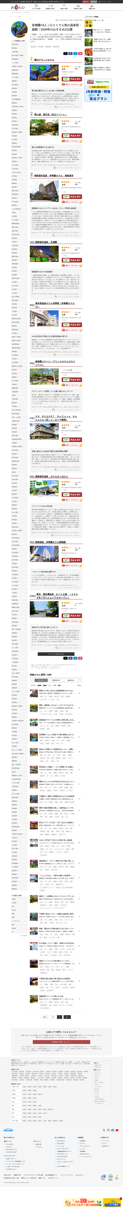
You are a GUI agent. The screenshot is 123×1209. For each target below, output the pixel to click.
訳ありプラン (62, 834)
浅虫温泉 (14, 88)
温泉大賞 (38, 1144)
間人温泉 (14, 666)
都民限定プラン (60, 884)
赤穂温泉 (14, 688)
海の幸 (46, 955)
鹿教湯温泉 (15, 388)
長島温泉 (14, 640)
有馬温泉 (14, 684)
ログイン (109, 1)
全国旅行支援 (43, 972)
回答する (86, 1)
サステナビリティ (85, 1146)
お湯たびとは (97, 1065)
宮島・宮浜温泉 (16, 764)
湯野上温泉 (15, 227)
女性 (45, 813)
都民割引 (42, 890)
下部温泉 (14, 359)
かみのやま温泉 (16, 172)
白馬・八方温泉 (16, 417)
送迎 (50, 714)
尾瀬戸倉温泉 (15, 278)
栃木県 (24, 1090)
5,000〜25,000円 (44, 1008)
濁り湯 (55, 714)
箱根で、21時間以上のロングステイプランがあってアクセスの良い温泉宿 (62, 165)
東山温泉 (14, 198)
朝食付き (42, 790)
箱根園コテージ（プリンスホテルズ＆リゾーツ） (55, 363)
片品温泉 (14, 282)
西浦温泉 (14, 618)
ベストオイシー (98, 1086)
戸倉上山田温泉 (16, 410)
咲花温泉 (14, 464)
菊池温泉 (14, 830)
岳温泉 (14, 212)
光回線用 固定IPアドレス (64, 1151)
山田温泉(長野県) (17, 439)
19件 (76, 314)
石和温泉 (14, 351)
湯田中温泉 (15, 435)
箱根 (62, 696)
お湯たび (96, 1080)
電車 (61, 802)
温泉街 (51, 816)
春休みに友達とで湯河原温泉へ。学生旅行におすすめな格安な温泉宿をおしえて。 (65, 352)
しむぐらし (39, 1147)
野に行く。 (97, 1090)
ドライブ (67, 919)
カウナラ (96, 1092)
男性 (52, 725)
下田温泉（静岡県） (17, 530)
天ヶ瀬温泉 (15, 867)
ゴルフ (52, 987)
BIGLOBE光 (9, 1144)
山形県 (50, 1086)
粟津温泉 (14, 494)
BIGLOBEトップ (52, 1178)
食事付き (62, 790)
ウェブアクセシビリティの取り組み (33, 1175)
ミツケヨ (96, 1095)
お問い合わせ (7, 1175)
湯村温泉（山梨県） (17, 366)
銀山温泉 (14, 154)
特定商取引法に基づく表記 (11, 1178)
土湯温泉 (14, 216)
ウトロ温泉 (15, 62)
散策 (61, 813)
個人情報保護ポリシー (52, 1175)
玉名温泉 (14, 837)
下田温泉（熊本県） (17, 834)
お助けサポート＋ (11, 1159)
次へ (67, 1017)
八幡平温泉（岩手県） (18, 106)
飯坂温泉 (14, 205)
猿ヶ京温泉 (15, 285)
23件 (76, 68)
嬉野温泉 (14, 804)
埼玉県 (34, 46)
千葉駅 (56, 802)
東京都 (49, 46)
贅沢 (61, 919)
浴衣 (46, 816)
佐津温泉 (14, 698)
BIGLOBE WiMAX (11, 1152)
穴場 (41, 852)
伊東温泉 (14, 523)
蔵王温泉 (14, 150)
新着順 (39, 685)
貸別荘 (42, 761)
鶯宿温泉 (14, 103)
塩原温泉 (14, 238)
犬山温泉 (14, 614)
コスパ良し (52, 699)
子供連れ (47, 740)
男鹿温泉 (14, 143)
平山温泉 (14, 852)
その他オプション (11, 1169)
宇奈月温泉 (15, 479)
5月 (47, 849)
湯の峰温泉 (15, 724)
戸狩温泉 (14, 406)
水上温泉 (14, 293)
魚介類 (66, 952)
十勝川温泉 (15, 51)
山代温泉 (14, 501)
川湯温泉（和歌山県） (18, 720)
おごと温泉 (15, 647)
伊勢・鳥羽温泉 (16, 629)
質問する (93, 1)
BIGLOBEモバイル (11, 1149)
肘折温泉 (14, 187)
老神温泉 (14, 274)
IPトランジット (61, 1159)
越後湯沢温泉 (15, 461)
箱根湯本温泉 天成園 (46, 242)
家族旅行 (49, 790)
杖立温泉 (14, 841)
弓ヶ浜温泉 (15, 585)
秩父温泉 (14, 304)
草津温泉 (14, 260)
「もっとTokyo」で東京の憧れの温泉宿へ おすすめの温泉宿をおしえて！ (63, 645)
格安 (13, 924)
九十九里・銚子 (70, 949)
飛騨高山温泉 (15, 607)
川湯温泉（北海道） (17, 66)
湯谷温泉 (14, 625)
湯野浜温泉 (15, 194)
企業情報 (80, 1137)
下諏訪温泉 (15, 399)
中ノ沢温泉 (15, 220)
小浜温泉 (14, 819)
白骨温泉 (14, 373)
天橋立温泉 (15, 651)
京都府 (29, 1109)
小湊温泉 (14, 311)
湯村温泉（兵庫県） (17, 706)
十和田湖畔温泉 (16, 99)
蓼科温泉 (14, 402)
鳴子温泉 (14, 114)
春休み (64, 758)
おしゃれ (61, 1005)
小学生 (62, 740)
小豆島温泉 (15, 786)
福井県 (34, 1101)
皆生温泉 (14, 735)
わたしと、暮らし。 (99, 1082)
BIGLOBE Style (84, 1154)
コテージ (70, 758)
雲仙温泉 (14, 815)
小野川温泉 (15, 168)
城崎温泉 (14, 680)
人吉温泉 (14, 845)
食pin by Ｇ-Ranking (99, 1101)
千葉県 (41, 46)
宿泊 (47, 987)
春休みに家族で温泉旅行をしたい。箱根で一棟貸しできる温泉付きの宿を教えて (65, 407)
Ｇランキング (97, 1074)
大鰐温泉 (14, 92)
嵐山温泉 (14, 655)
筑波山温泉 (15, 300)
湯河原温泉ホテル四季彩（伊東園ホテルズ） (55, 305)
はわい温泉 (15, 742)
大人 (45, 711)
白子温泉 (14, 315)
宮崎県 (50, 1120)
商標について (42, 1178)
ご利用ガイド (97, 1067)
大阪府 (34, 1109)
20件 (76, 184)
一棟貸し (52, 761)
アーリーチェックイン (45, 908)
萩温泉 (14, 772)
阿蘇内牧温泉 (15, 826)
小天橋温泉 (15, 662)
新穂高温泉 (15, 600)
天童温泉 (14, 179)
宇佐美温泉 (15, 556)
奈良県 (44, 1109)
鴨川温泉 (14, 307)
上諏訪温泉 (15, 391)
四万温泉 (14, 271)
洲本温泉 (14, 702)
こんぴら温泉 (15, 782)
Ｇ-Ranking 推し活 (99, 1099)
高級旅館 (47, 834)
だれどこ (96, 1076)
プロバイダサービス (63, 1149)
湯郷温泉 (14, 761)
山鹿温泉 (14, 856)
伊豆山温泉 (15, 541)
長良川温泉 (15, 611)
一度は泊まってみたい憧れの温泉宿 (64, 887)
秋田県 (44, 1086)
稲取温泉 (14, 549)
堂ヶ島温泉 (15, 581)
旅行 (13, 906)
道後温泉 (14, 790)
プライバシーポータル (66, 1175)
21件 (76, 123)
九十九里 (62, 949)
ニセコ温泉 (15, 77)
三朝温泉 (14, 731)
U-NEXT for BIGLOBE (13, 1166)
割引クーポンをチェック (73, 84)
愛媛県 (34, 1117)
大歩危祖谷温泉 (16, 779)
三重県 (39, 1105)
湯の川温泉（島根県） (18, 753)
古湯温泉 (14, 812)
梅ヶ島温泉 (15, 560)
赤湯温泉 (14, 161)
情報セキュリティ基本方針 (28, 1178)
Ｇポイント (97, 1072)
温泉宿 (14, 899)
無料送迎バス (43, 905)
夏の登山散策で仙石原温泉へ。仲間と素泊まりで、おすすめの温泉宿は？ (63, 467)
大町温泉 (14, 384)
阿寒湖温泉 (15, 59)
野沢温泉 (14, 370)
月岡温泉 (14, 443)
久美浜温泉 (15, 658)
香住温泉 (14, 695)
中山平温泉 (15, 128)
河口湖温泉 (15, 355)
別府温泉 (14, 859)
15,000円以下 (50, 990)
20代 (62, 816)
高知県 (39, 1117)
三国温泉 (14, 516)
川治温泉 (14, 242)
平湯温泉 (14, 596)
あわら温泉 (15, 512)
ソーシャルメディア (85, 1156)
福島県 (55, 1086)
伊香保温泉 (15, 263)
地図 (65, 74)
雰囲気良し (54, 834)
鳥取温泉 (14, 739)
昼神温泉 (14, 424)
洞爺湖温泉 (15, 73)
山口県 (44, 1113)
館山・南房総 (63, 984)
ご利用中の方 (104, 1137)
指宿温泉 (14, 885)
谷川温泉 (14, 289)
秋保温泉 (14, 117)
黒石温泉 (14, 95)
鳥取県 (24, 1113)
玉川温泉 (14, 139)
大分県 (44, 1120)
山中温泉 (14, 490)
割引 (53, 884)
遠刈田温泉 (15, 125)
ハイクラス (70, 969)
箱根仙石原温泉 (16, 348)
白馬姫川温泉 (15, 421)
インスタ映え (69, 1005)
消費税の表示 (17, 1175)
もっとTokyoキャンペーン (46, 887)
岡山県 (34, 1113)
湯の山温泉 (15, 644)
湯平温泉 (14, 881)
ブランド (82, 1143)
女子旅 (14, 910)
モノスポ (96, 1088)
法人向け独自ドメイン (63, 1166)
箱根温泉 (14, 326)
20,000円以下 (54, 869)
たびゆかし (97, 1097)
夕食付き (56, 790)
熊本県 (39, 1120)
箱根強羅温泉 (15, 344)
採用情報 (82, 1151)
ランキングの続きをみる (56, 654)
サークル (42, 725)
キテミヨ (96, 1084)
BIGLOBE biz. (61, 1141)
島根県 (29, 1113)
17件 (70, 370)
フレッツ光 (60, 1146)
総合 (59, 685)
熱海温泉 (14, 519)
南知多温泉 (15, 622)
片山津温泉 (15, 497)
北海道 (24, 1086)
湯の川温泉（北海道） (18, 55)
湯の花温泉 (15, 677)
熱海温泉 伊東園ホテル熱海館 (50, 542)
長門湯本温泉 (15, 768)
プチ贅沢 (47, 884)
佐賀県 (29, 1120)
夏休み (45, 937)
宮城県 (39, 1086)
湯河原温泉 (15, 329)
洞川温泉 (14, 709)
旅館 (53, 743)
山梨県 (24, 1098)
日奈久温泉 (15, 848)
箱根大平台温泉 (16, 340)
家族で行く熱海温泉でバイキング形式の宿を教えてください (60, 585)
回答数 (45, 685)
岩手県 (34, 1086)
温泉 (13, 913)
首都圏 (50, 696)
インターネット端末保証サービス (15, 1161)
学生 (50, 828)
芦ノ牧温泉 (15, 201)
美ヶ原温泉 (15, 380)
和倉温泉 (14, 486)
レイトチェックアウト (58, 908)
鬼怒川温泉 (15, 231)
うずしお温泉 (15, 691)
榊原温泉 (14, 636)
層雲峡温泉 (15, 70)
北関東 (50, 711)
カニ (51, 775)
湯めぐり (67, 813)
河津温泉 (14, 563)
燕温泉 (14, 472)
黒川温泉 (14, 823)
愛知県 (34, 1105)
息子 (49, 755)
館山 (57, 984)
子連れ (53, 740)
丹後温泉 (14, 669)
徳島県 (24, 1117)
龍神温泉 (14, 728)
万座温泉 (14, 267)
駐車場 (14, 928)
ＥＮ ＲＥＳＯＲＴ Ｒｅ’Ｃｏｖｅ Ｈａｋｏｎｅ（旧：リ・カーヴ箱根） (56, 418)
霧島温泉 (14, 889)
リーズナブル (15, 921)
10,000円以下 (68, 714)
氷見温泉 (14, 483)
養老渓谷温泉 (15, 322)
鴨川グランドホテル (44, 60)
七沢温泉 (14, 333)
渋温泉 (14, 395)
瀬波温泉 (14, 468)
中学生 (64, 755)
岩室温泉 (14, 454)
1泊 (58, 699)
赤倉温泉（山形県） (17, 157)
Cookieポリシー (80, 1175)
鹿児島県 (55, 1120)
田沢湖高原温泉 (16, 146)
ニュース (82, 1149)
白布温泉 (14, 176)
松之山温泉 (15, 475)
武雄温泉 (14, 808)
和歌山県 (50, 1109)
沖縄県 (61, 1120)
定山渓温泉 (15, 44)
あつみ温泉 (15, 165)
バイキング (52, 937)
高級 (13, 917)
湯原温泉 (14, 757)
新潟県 (34, 1098)
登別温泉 (14, 48)
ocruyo (96, 1078)
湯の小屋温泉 (15, 296)
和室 (58, 937)
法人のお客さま (60, 1137)
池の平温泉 (15, 450)
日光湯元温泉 (15, 234)
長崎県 (34, 1120)
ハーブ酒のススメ (99, 1103)
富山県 (24, 1101)
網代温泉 (14, 534)
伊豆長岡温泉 (15, 545)
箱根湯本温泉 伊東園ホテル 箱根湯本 (53, 175)
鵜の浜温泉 (15, 457)
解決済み (71, 680)
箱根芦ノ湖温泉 (16, 337)
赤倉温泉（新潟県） (17, 446)
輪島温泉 (14, 508)
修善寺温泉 (15, 527)
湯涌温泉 (14, 505)
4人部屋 (14, 902)
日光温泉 (14, 252)
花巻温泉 (14, 110)
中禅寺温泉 (15, 245)
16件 (76, 484)
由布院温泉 (15, 863)
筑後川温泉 (15, 797)
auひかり (9, 1147)
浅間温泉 (14, 377)
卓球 (48, 728)
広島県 (39, 1113)
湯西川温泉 (15, 256)
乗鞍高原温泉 (15, 413)
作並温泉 (14, 121)
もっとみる (23, 935)
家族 (41, 696)
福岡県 (24, 1120)
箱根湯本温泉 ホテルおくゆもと (51, 476)
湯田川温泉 (15, 190)
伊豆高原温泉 (15, 538)
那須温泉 (14, 249)
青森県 (29, 1086)
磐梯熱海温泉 (15, 223)
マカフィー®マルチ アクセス (65, 1163)
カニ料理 (63, 775)
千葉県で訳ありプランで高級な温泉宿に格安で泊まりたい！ (59, 104)
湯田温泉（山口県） (17, 775)
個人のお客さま (9, 1137)
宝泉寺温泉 (15, 878)
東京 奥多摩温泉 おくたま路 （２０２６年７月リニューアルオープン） (57, 596)
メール (104, 1143)
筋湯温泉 (14, 870)
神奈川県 (56, 46)
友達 (41, 772)
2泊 (58, 761)
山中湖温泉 (15, 362)
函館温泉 (14, 81)
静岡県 (24, 1105)
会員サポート (106, 1146)
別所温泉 (14, 428)
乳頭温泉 (14, 136)
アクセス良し (63, 905)
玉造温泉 (14, 746)
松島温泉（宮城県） (17, 132)
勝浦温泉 (14, 717)
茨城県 (34, 1090)
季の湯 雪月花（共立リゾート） (50, 114)
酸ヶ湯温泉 (15, 84)
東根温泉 (14, 183)
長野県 (29, 1098)
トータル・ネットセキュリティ (15, 1164)
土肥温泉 (14, 578)
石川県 (29, 1101)
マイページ (103, 1)
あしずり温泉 (15, 793)
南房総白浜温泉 (16, 318)
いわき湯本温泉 (16, 209)
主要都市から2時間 (69, 802)
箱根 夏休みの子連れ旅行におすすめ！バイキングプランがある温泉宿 (62, 232)
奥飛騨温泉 (15, 603)
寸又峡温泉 (15, 574)
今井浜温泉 (15, 552)
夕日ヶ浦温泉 (15, 673)
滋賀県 (24, 1109)
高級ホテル (68, 831)
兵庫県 (39, 1109)
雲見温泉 (14, 571)
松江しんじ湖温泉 (17, 750)
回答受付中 (56, 680)
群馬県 (29, 1090)
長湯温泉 (14, 874)
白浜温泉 (14, 713)
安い (46, 852)
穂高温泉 (14, 432)
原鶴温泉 (14, 801)
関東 (67, 711)
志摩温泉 (14, 633)
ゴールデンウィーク (59, 849)
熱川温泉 (14, 589)
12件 (76, 550)
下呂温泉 (14, 592)
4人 (46, 696)
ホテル (57, 743)
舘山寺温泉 (15, 567)
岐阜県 (29, 1105)
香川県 (29, 1117)
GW (51, 849)
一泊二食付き (53, 955)
